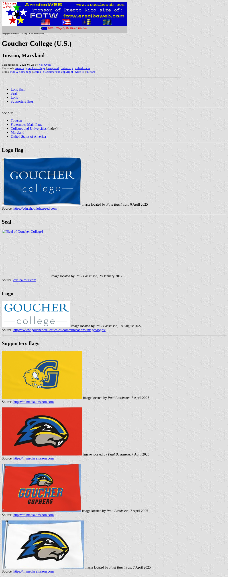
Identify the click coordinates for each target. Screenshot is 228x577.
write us (79, 71)
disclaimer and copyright (58, 71)
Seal (14, 93)
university (67, 68)
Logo (14, 97)
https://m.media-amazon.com (33, 402)
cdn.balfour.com (24, 280)
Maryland (17, 132)
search (37, 71)
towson (19, 68)
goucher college (35, 68)
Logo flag (17, 89)
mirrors (90, 71)
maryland (53, 68)
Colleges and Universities (29, 128)
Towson (16, 120)
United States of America (28, 136)
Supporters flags (22, 101)
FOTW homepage (20, 71)
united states (82, 68)
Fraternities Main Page (26, 124)
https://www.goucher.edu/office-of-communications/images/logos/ (59, 330)
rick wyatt (45, 64)
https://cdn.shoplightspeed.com (35, 208)
